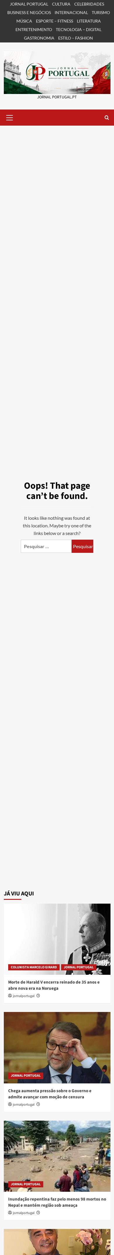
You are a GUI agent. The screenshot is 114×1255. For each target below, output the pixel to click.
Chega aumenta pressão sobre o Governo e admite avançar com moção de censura (49, 1094)
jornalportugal (23, 996)
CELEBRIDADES (89, 3)
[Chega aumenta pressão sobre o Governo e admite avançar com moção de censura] (57, 1047)
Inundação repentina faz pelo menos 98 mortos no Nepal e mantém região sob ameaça (57, 1202)
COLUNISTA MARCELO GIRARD (34, 967)
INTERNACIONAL (71, 12)
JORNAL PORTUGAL (29, 3)
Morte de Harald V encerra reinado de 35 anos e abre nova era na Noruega (54, 985)
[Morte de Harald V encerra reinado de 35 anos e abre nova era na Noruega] (57, 939)
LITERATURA (89, 20)
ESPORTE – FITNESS (54, 20)
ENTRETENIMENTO (33, 29)
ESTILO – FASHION (75, 37)
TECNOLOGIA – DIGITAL (78, 29)
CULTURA (61, 3)
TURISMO (101, 12)
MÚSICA (24, 20)
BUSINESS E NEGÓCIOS (29, 12)
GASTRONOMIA (39, 37)
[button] (9, 117)
